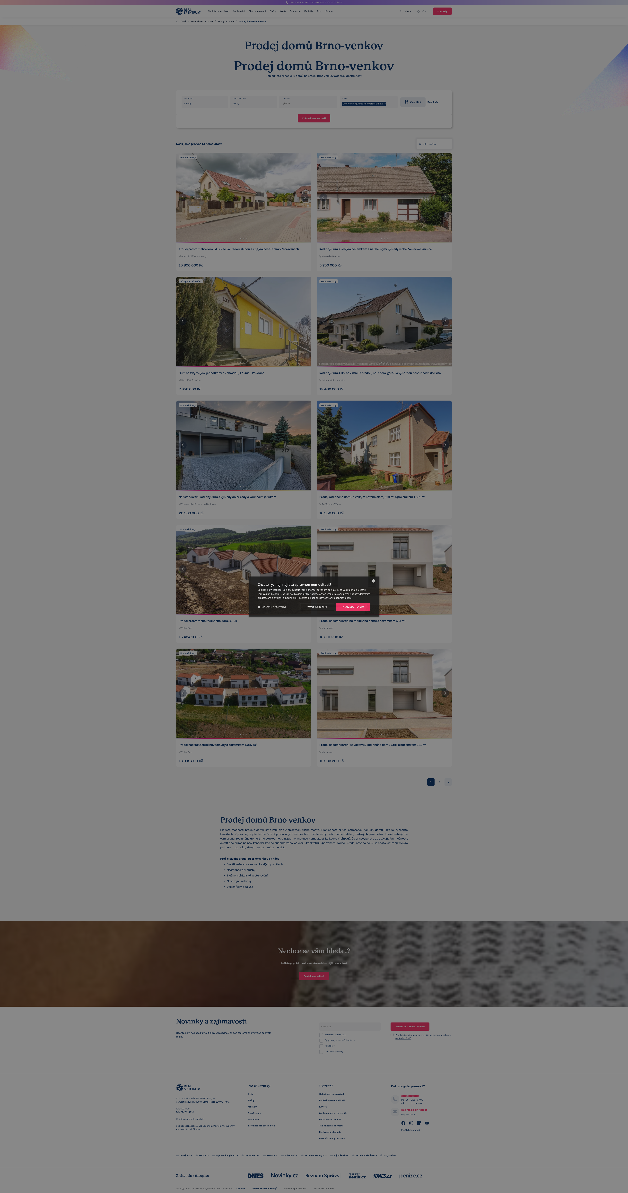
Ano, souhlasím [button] (353, 606)
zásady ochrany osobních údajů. (334, 598)
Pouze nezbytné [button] (317, 606)
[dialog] (314, 596)
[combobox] (373, 581)
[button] (272, 607)
